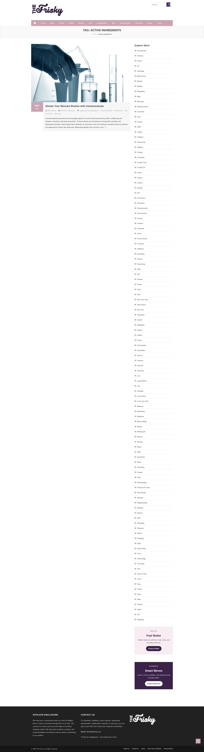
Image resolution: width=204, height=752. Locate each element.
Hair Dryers (141, 305)
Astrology (140, 71)
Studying (140, 538)
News (52, 23)
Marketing (141, 411)
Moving (140, 442)
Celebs (71, 23)
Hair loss (140, 310)
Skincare (71, 111)
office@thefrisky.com (93, 732)
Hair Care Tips (142, 300)
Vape (139, 599)
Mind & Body (142, 421)
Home (43, 23)
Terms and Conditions (154, 749)
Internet (140, 366)
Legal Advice (142, 381)
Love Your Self (142, 401)
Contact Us (135, 749)
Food (139, 233)
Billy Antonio (51, 111)
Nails (139, 452)
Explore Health (153, 648)
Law (138, 376)
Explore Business (153, 684)
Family (139, 218)
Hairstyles (140, 315)
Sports (139, 533)
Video (139, 609)
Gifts (139, 269)
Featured (140, 228)
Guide (139, 284)
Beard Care (141, 76)
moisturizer (118, 111)
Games (140, 259)
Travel (159, 23)
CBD (139, 127)
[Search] (168, 4)
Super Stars (141, 548)
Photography (142, 482)
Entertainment (125, 23)
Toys (139, 584)
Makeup (140, 406)
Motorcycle (141, 432)
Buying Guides (142, 106)
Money (139, 427)
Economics (141, 198)
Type (139, 594)
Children (140, 137)
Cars (139, 117)
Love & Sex (141, 396)
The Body (140, 564)
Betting (139, 86)
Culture (140, 183)
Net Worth (141, 457)
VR (138, 614)
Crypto (139, 178)
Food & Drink (142, 239)
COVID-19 (141, 167)
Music (139, 447)
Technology (141, 559)
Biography (141, 91)
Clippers (140, 147)
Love (90, 23)
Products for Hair (143, 487)
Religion (140, 508)
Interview (140, 371)
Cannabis (140, 112)
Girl (138, 274)
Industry (140, 360)
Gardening (141, 264)
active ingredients (92, 111)
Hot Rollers (141, 350)
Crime (139, 173)
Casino (139, 122)
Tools (139, 579)
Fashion (140, 223)
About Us (126, 749)
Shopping (140, 523)
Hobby (139, 335)
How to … (140, 355)
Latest (143, 749)
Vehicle (139, 604)
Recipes (140, 498)
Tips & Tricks (142, 574)
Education (141, 203)
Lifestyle (140, 391)
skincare (58, 114)
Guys (139, 289)
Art (138, 66)
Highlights (140, 325)
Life (138, 386)
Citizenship (141, 142)
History (139, 330)
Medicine (140, 416)
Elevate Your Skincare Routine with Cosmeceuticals (74, 106)
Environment (142, 213)
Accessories (141, 51)
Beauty (139, 81)
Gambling (140, 254)
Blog (138, 96)
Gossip (139, 279)
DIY (138, 193)
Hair (138, 294)
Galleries (140, 249)
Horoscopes (141, 345)
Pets (138, 477)
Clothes (140, 152)
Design (139, 188)
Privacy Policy (168, 749)
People (139, 472)
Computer (141, 157)
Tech (139, 553)
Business (140, 101)
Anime (139, 61)
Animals (140, 56)
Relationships (102, 23)
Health (61, 23)
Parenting (138, 23)
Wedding (140, 620)
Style (113, 23)
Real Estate (141, 493)
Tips (138, 569)
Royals (149, 23)
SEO (139, 518)
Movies (81, 23)
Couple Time (142, 162)
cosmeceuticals (106, 111)
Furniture (140, 244)
